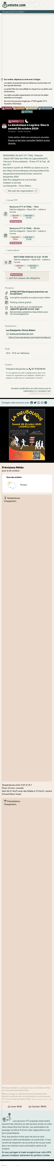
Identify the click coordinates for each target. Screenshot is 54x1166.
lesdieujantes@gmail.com (21, 334)
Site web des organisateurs (21, 191)
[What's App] (38, 402)
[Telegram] (45, 402)
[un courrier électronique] (42, 402)
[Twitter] (35, 402)
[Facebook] (31, 402)
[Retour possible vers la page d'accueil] (13, 5)
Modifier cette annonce (40, 393)
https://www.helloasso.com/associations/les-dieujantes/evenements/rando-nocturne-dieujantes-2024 (26, 173)
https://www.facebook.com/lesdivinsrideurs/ (29, 337)
